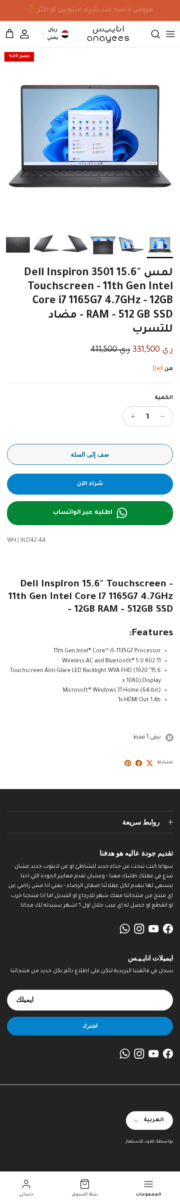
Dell (158, 369)
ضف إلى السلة (90, 454)
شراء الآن (90, 484)
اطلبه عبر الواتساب (82, 512)
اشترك (90, 1025)
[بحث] (151, 34)
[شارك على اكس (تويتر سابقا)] (149, 763)
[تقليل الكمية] (165, 416)
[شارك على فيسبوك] (138, 763)
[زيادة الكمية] (130, 416)
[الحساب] (28, 34)
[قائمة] (170, 34)
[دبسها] (128, 763)
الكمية (164, 398)
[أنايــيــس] (106, 34)
